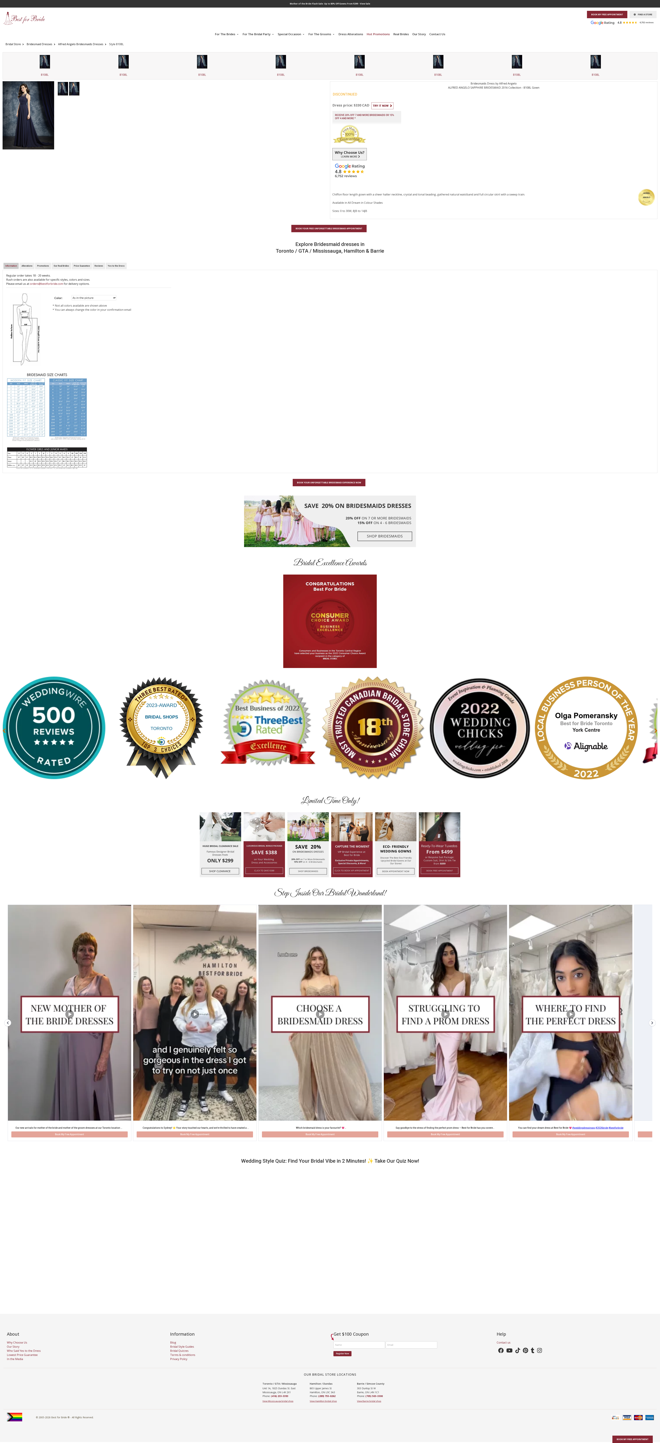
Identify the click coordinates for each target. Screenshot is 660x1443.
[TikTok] (517, 1358)
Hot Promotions (378, 34)
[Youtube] (509, 1358)
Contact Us (437, 34)
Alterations (26, 266)
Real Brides (401, 34)
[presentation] (4, 730)
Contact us (503, 1349)
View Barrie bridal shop (369, 1408)
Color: (58, 298)
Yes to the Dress (116, 266)
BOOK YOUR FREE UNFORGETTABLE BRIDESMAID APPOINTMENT (329, 228)
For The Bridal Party (257, 34)
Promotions (43, 266)
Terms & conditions (182, 1362)
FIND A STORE (644, 14)
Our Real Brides (61, 266)
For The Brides (225, 34)
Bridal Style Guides (182, 1354)
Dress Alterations (350, 34)
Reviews (99, 266)
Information (11, 266)
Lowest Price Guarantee (22, 1362)
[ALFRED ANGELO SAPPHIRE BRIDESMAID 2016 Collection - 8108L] (63, 88)
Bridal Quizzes (179, 1358)
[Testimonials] (625, 22)
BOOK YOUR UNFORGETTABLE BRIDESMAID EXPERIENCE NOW (329, 482)
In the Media (15, 1366)
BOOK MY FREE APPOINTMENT (607, 14)
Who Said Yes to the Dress (24, 1358)
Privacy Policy (178, 1366)
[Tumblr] (532, 1358)
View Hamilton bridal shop (323, 1408)
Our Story (419, 34)
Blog (173, 1349)
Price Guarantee (82, 266)
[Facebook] (501, 1358)
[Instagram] (539, 1358)
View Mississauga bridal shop (277, 1408)
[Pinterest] (525, 1358)
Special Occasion (290, 34)
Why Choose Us (17, 1349)
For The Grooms (320, 34)
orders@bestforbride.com (46, 284)
